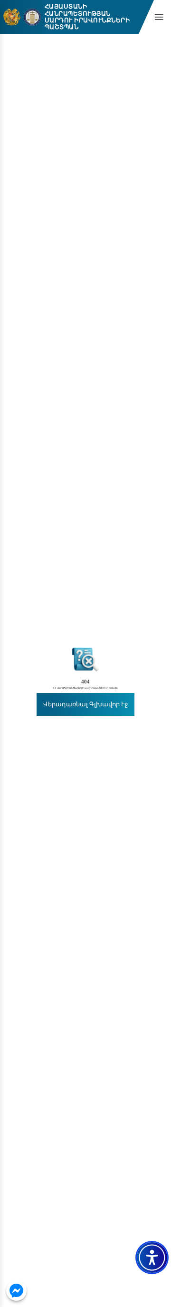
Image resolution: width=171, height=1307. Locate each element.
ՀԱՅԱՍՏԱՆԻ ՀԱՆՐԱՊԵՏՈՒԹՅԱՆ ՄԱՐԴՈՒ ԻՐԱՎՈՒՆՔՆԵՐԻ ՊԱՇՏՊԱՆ (87, 17)
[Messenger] (16, 1290)
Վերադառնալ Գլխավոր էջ (85, 704)
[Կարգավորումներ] (152, 1257)
